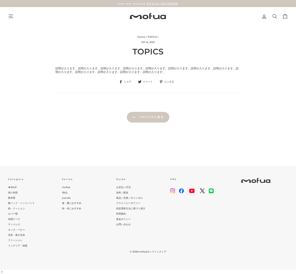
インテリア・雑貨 (17, 245)
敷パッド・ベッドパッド (21, 202)
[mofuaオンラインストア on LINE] (211, 190)
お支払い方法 (123, 187)
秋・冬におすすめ (71, 208)
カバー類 (13, 213)
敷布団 (11, 197)
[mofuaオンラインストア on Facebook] (181, 190)
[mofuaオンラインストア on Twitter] (202, 190)
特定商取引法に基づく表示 (130, 208)
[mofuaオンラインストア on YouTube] (192, 191)
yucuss (66, 197)
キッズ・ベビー (16, 229)
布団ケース (14, 219)
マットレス (14, 224)
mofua (66, 187)
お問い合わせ (123, 224)
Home (141, 36)
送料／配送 (122, 192)
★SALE (12, 187)
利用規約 (121, 213)
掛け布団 (13, 192)
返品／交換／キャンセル (129, 197)
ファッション (15, 240)
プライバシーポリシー (128, 202)
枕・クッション (16, 208)
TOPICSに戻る (151, 117)
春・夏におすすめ (71, 202)
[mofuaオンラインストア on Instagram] (172, 190)
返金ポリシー (123, 219)
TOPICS (152, 36)
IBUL (65, 192)
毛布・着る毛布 (16, 234)
